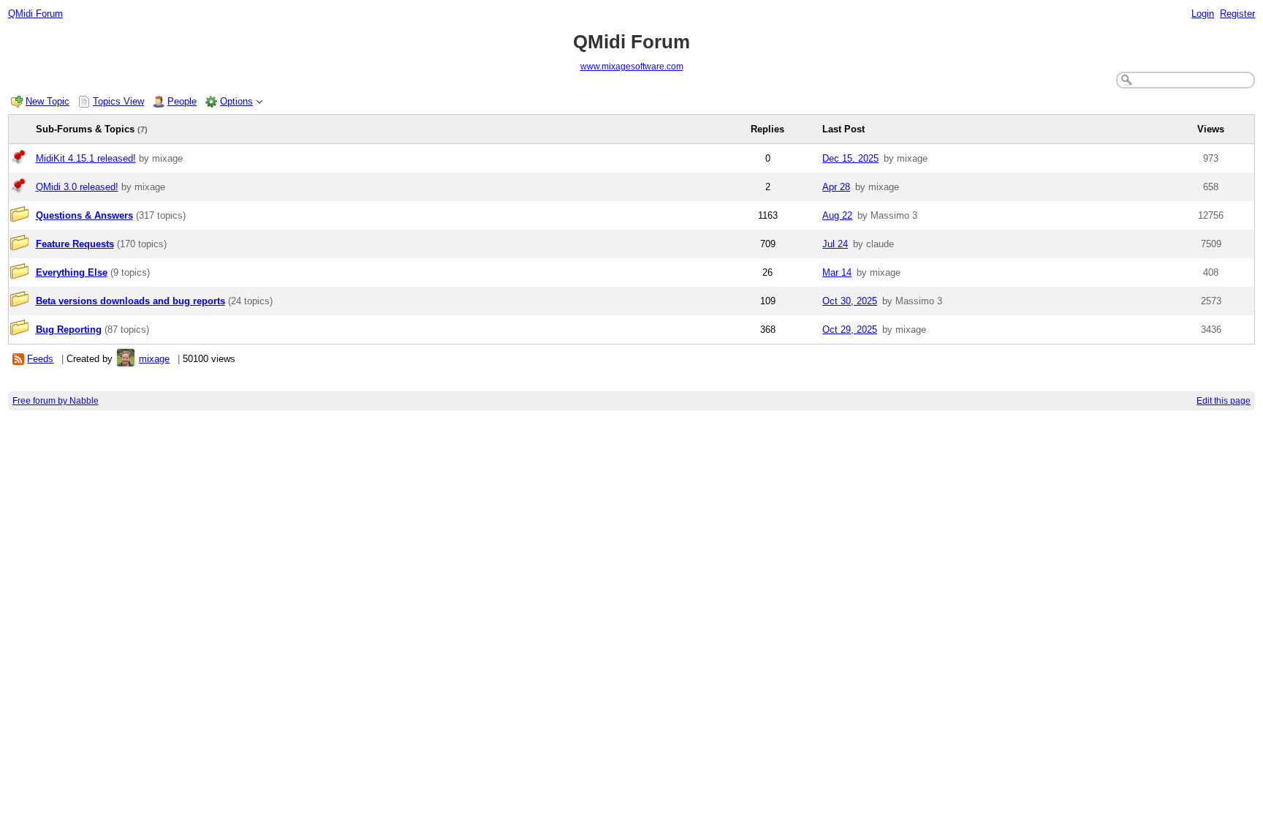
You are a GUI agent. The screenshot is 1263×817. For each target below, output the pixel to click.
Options (236, 101)
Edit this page (1223, 401)
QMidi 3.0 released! (77, 186)
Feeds (40, 358)
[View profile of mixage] (125, 358)
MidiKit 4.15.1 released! (86, 158)
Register (1237, 13)
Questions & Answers (84, 215)
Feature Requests (75, 243)
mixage (154, 358)
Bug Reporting (69, 329)
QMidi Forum (35, 13)
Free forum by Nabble (55, 401)
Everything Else (71, 272)
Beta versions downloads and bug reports (130, 300)
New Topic (47, 101)
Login (1202, 13)
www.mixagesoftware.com (631, 66)
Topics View (118, 101)
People (182, 101)
